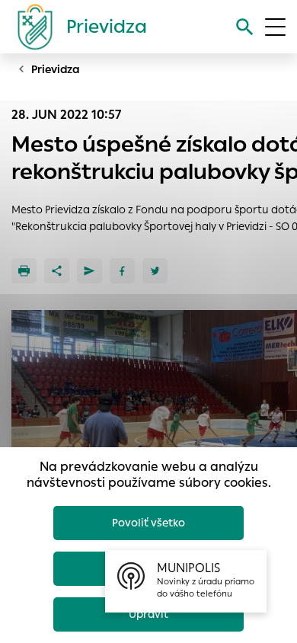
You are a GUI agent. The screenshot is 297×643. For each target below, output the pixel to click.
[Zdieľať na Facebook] (122, 270)
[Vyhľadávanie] (245, 27)
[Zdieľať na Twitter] (155, 270)
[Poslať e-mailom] (89, 270)
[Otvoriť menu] (275, 27)
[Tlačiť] (24, 270)
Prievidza (55, 69)
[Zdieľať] (56, 270)
